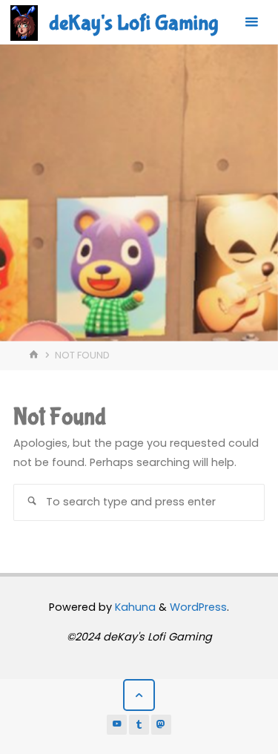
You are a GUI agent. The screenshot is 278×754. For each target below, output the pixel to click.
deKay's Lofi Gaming (133, 23)
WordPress (198, 607)
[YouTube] (117, 725)
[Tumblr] (139, 725)
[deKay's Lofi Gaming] (24, 22)
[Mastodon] (161, 725)
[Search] (31, 502)
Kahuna (134, 607)
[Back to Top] (139, 695)
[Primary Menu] (251, 22)
